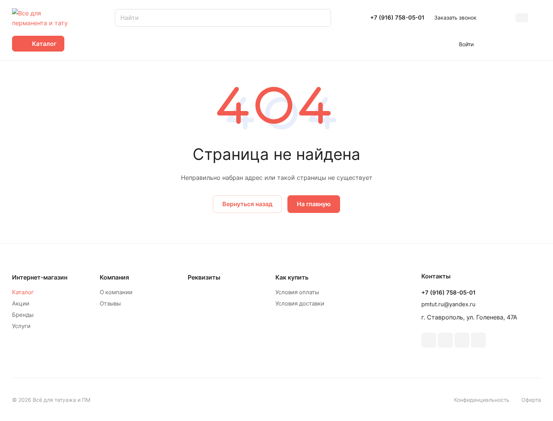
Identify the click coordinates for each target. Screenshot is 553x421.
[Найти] (321, 18)
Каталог (23, 292)
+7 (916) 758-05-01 (397, 17)
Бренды (22, 314)
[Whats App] (478, 340)
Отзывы (110, 303)
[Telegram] (461, 340)
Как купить (291, 277)
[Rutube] (445, 340)
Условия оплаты (297, 292)
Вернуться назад (247, 204)
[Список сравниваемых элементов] (492, 43)
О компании (116, 292)
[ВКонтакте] (428, 340)
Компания (114, 277)
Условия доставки (299, 303)
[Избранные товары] (514, 43)
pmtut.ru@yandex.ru (448, 304)
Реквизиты (204, 277)
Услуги (21, 326)
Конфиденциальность (481, 400)
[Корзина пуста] (537, 43)
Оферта (531, 400)
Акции (20, 303)
